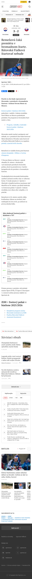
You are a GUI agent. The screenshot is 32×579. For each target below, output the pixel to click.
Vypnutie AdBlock (21, 536)
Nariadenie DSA (26, 565)
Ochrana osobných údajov (13, 565)
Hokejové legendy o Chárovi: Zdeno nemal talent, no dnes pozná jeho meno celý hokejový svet (15, 20)
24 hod (10, 397)
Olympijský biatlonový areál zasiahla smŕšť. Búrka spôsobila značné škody (6, 495)
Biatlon (10, 518)
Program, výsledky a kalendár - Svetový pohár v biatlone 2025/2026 (17, 127)
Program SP (22, 448)
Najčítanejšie (9, 393)
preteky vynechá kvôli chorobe (11, 143)
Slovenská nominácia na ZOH (16, 313)
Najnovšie (23, 393)
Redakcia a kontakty (7, 536)
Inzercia (3, 565)
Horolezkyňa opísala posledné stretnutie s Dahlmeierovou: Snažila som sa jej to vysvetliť (19, 495)
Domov (3, 516)
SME (21, 397)
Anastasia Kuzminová (14, 317)
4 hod (5, 397)
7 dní (16, 397)
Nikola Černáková (5, 363)
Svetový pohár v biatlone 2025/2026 (13, 111)
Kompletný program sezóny (16, 311)
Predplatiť (23, 1)
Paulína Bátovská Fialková (15, 315)
